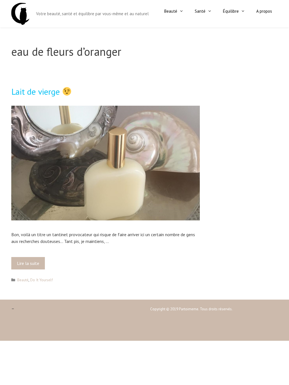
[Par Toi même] (20, 13)
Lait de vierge (36, 91)
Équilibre (231, 11)
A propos (264, 11)
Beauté (170, 11)
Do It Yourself (41, 279)
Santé (200, 11)
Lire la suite (29, 264)
